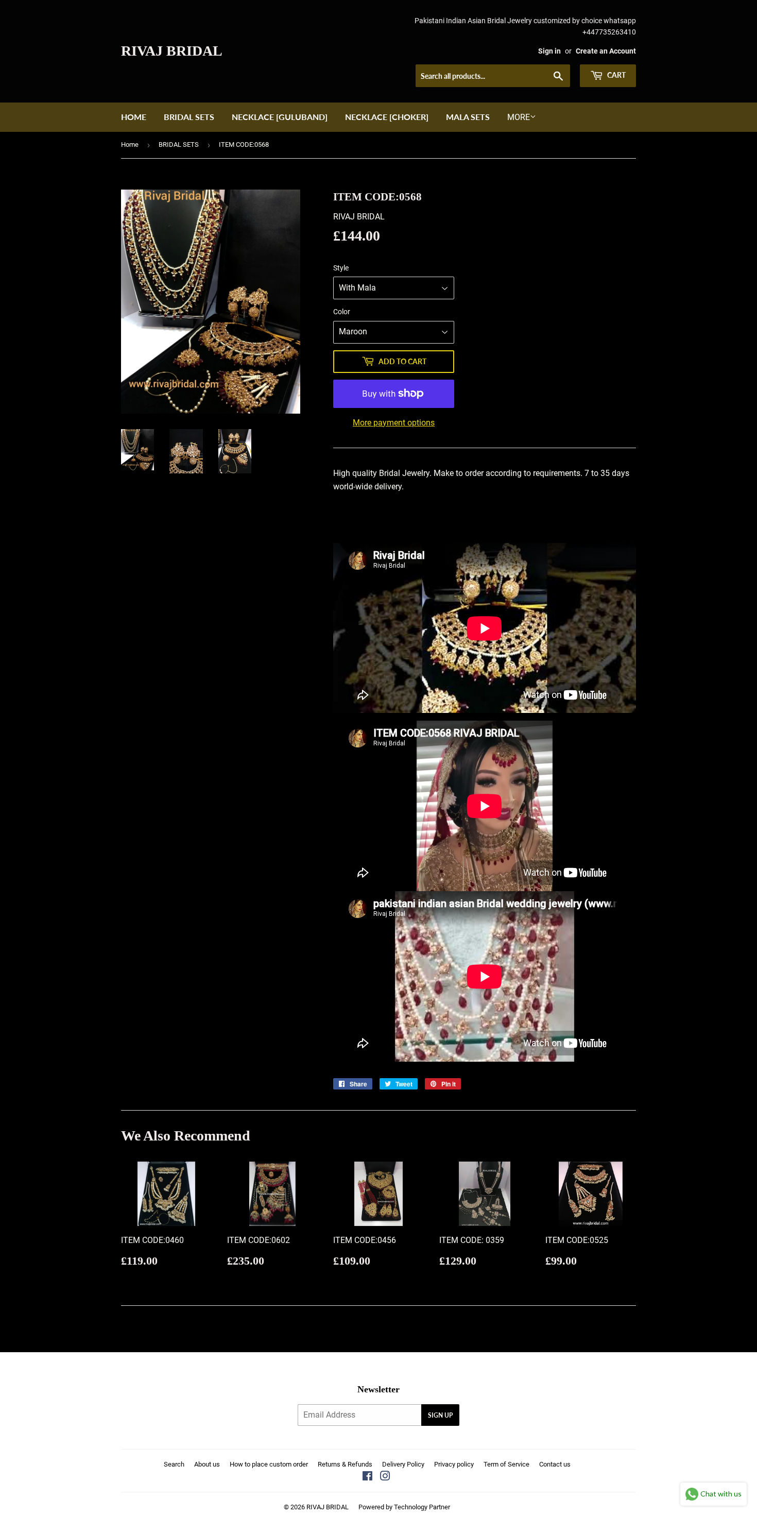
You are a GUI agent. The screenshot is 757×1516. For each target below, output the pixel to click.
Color (341, 312)
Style (341, 268)
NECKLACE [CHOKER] (386, 117)
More (518, 117)
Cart (616, 75)
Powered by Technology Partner (404, 1507)
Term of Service (506, 1464)
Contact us (555, 1464)
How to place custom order (269, 1464)
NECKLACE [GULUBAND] (280, 117)
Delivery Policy (403, 1464)
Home (133, 117)
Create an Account (606, 51)
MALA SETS (468, 117)
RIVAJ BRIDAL (171, 51)
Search (174, 1464)
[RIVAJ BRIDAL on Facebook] (367, 1477)
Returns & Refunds (345, 1464)
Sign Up (440, 1415)
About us (207, 1464)
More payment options (394, 423)
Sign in (549, 51)
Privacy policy (454, 1464)
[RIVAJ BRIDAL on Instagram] (385, 1477)
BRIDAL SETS (189, 117)
